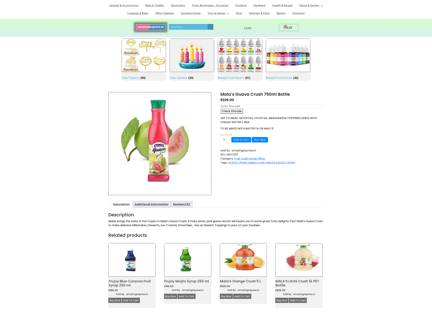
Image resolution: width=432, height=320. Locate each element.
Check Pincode (232, 111)
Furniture (241, 5)
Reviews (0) (181, 204)
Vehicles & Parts (259, 13)
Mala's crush (256, 163)
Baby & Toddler (154, 5)
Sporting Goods (191, 13)
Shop (239, 13)
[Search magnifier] (210, 27)
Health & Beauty (282, 5)
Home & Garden (309, 5)
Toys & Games (216, 13)
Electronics (178, 5)
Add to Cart (241, 139)
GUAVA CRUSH (237, 163)
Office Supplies (164, 13)
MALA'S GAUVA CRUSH (280, 163)
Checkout (298, 13)
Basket (281, 13)
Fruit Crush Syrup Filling (249, 159)
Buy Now (260, 139)
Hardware (259, 5)
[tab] (121, 204)
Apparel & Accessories (124, 5)
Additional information (151, 204)
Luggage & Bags (137, 13)
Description (121, 204)
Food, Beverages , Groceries (210, 5)
